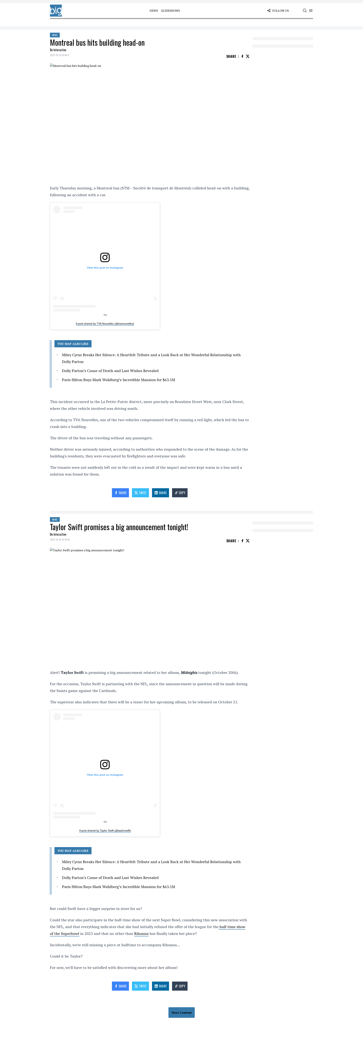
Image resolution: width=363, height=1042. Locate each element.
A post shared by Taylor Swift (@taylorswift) (105, 830)
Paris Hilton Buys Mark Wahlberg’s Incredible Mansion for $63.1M (118, 379)
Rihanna (141, 933)
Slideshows (170, 10)
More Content (181, 1012)
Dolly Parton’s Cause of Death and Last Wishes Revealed (110, 370)
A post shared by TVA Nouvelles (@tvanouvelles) (105, 323)
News (154, 10)
